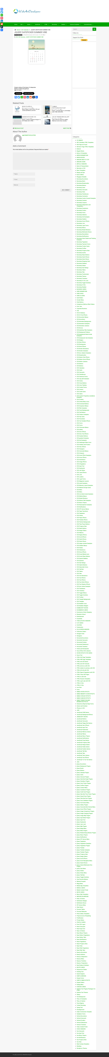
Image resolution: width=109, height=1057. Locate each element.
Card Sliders (80, 298)
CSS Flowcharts (81, 419)
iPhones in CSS (81, 708)
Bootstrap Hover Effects (83, 221)
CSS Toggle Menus (82, 593)
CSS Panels (80, 515)
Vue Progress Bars (82, 1039)
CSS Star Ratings (81, 562)
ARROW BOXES (81, 157)
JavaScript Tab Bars (82, 751)
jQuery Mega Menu (81, 828)
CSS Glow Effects (81, 431)
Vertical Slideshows (82, 1022)
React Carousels (81, 926)
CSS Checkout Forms (82, 376)
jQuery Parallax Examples (83, 850)
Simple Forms (80, 978)
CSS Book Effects (81, 346)
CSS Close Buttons (82, 383)
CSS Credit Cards (81, 391)
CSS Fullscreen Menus (82, 427)
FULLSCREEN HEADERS (83, 629)
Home (15, 24)
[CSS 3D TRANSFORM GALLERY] (47, 124)
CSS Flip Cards (80, 416)
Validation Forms (81, 1014)
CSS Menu (79, 489)
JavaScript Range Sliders (83, 744)
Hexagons (79, 636)
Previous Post (19, 128)
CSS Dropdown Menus (82, 406)
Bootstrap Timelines (82, 278)
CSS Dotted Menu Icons (83, 401)
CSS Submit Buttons (82, 565)
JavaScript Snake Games (83, 747)
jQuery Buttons (80, 770)
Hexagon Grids (80, 633)
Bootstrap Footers (81, 210)
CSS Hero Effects (81, 446)
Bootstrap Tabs (81, 272)
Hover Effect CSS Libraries (84, 651)
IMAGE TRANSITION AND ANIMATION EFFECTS (83, 701)
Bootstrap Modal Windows (83, 230)
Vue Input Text (80, 1033)
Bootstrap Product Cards (83, 246)
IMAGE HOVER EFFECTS (83, 691)
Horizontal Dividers (82, 642)
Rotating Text (80, 971)
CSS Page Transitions (82, 511)
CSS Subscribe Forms (82, 567)
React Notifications (82, 939)
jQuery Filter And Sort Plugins (84, 798)
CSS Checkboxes (81, 374)
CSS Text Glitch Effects (83, 582)
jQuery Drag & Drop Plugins (84, 796)
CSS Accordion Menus (82, 317)
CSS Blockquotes (81, 344)
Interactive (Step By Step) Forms (85, 704)
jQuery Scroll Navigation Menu (84, 860)
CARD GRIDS (80, 293)
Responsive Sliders (82, 969)
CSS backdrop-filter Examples (84, 330)
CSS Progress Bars (82, 526)
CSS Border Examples (82, 350)
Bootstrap (54, 24)
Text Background (81, 996)
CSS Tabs (79, 573)
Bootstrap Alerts (81, 181)
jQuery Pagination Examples (84, 843)
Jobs (78, 762)
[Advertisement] (69, 11)
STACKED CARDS (81, 986)
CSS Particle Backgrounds (83, 522)
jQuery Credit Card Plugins (83, 792)
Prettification (80, 918)
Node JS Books (81, 898)
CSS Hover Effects (81, 457)
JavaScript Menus (81, 734)
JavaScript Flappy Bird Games (84, 723)
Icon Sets (79, 687)
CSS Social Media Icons (83, 554)
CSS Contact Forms (82, 387)
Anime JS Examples (82, 153)
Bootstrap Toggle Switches (84, 282)
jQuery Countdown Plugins (83, 789)
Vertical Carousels (81, 1018)
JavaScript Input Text (82, 727)
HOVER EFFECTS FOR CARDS (84, 653)
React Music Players (82, 933)
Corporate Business (82, 308)
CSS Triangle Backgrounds (83, 599)
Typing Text (80, 1007)
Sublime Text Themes (82, 992)
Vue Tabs (79, 1042)
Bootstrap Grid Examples (83, 217)
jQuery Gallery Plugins (82, 805)
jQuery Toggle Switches (83, 877)
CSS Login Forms (81, 479)
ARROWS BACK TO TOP (83, 159)
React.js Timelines (81, 961)
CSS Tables (80, 571)
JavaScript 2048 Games (83, 712)
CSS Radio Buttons (81, 528)
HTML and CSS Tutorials (83, 663)
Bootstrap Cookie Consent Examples (86, 198)
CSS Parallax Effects (82, 519)
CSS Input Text (80, 466)
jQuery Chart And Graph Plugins (85, 779)
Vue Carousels (80, 1031)
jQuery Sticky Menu (82, 873)
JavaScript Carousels (82, 721)
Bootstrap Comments (82, 196)
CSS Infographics (81, 464)
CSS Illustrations (81, 459)
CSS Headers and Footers (83, 444)
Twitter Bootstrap (81, 1005)
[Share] (1, 29)
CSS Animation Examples (83, 323)
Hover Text (79, 655)
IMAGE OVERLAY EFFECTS (84, 696)
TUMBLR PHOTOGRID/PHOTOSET (59, 107)
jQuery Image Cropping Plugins (85, 813)
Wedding (79, 1046)
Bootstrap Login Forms (83, 225)
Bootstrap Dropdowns (82, 208)
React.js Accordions (82, 952)
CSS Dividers (80, 399)
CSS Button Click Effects (83, 357)
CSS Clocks (80, 381)
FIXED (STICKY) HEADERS (83, 620)
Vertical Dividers (81, 1020)
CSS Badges (80, 340)
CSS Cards (79, 370)
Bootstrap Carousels (82, 189)
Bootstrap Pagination (82, 242)
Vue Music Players (81, 1035)
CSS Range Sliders (81, 530)
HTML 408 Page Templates (84, 659)
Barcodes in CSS (81, 168)
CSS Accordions (81, 319)
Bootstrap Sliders (81, 265)
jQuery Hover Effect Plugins (84, 809)
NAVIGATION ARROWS (82, 896)
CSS (21, 24)
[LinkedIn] (1, 21)
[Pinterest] (1, 18)
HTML (46, 24)
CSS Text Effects (81, 578)
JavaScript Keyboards (82, 729)
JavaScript (37, 24)
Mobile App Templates (82, 885)
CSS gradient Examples (83, 438)
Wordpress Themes (82, 1048)
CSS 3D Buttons (81, 313)
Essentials (79, 618)
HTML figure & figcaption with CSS (86, 672)
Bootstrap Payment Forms (83, 244)
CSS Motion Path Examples (84, 500)
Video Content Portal (82, 1027)
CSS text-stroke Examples (83, 586)
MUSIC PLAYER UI (27, 106)
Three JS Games (81, 1001)
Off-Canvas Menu (81, 905)
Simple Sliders (80, 982)
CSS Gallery (80, 429)
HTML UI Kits (80, 683)
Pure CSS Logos (81, 924)
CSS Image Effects (82, 461)
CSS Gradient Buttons (82, 436)
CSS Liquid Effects (82, 472)
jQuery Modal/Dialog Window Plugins (86, 832)
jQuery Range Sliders (82, 856)
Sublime (63, 24)
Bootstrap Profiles (81, 248)
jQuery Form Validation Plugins (85, 800)
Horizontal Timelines (82, 646)
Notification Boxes (81, 903)
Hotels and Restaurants (83, 648)
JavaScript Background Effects (85, 714)
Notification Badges (82, 900)
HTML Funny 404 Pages (83, 674)
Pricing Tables (80, 920)
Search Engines (81, 974)
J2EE (78, 710)
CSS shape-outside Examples (84, 543)
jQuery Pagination (81, 841)
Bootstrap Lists (81, 223)
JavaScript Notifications (83, 738)
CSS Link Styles (81, 470)
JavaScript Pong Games (83, 740)
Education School (81, 614)
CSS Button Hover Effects (83, 359)
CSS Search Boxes (81, 539)
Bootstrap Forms (81, 212)
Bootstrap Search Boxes (83, 257)
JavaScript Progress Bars (83, 742)
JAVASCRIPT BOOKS (82, 716)
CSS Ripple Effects (82, 535)
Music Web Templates (82, 894)
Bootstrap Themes (81, 276)
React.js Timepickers (82, 963)
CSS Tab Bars (80, 569)
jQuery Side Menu (81, 868)
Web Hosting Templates (83, 1044)
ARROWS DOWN (81, 161)
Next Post (66, 128)
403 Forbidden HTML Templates (85, 142)
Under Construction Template (84, 1011)
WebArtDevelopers (28, 35)
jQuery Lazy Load (81, 824)
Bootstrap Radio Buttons (83, 255)
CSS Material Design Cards (84, 487)
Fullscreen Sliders (81, 631)
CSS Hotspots (80, 453)
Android (79, 149)
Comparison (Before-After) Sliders (86, 304)
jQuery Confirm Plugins (82, 785)
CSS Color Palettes (82, 385)
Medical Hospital (81, 881)
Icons (78, 689)
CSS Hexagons (80, 449)
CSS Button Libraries (82, 361)
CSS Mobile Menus (82, 496)
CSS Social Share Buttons (83, 556)
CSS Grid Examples (82, 440)
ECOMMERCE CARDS (82, 610)
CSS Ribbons (80, 532)
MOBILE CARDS (81, 888)
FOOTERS (79, 625)
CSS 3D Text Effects (82, 315)
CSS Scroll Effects (81, 537)
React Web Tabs (81, 950)
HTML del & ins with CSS (83, 666)
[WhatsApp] (1, 15)
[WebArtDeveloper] (27, 13)
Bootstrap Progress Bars (83, 250)
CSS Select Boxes (81, 541)
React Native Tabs (81, 937)
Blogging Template (81, 177)
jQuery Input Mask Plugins (83, 817)
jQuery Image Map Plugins (83, 815)
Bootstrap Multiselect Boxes (84, 232)
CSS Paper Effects (81, 517)
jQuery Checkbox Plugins (83, 781)
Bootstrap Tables (81, 270)
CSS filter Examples (82, 408)
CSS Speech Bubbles (82, 558)
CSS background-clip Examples (85, 338)
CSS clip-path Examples (83, 378)
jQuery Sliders (80, 870)
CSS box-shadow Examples (84, 353)
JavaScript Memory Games (84, 731)
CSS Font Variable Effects (83, 421)
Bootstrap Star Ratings (82, 267)
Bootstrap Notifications (83, 236)
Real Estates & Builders (83, 965)
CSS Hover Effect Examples (84, 455)
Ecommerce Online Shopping (84, 612)
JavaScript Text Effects (83, 757)
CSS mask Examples (82, 483)
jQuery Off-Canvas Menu (83, 839)
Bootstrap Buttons (81, 185)
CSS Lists (79, 474)
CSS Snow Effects (81, 552)
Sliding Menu (80, 984)
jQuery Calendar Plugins (83, 772)
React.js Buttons (81, 954)
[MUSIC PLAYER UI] (17, 114)
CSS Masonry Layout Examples (85, 485)
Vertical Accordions (82, 1016)
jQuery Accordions (81, 764)
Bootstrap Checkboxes (83, 194)
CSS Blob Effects (81, 342)
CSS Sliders (80, 547)
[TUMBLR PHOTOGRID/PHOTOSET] (47, 114)
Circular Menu (80, 300)
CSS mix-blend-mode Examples (85, 494)
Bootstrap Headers (82, 219)
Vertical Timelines (81, 1024)
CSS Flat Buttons (81, 412)
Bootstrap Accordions (82, 179)
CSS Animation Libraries (83, 325)
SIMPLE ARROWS (81, 976)
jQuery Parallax (80, 848)
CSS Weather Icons (82, 603)
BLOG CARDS (80, 174)
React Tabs (79, 946)
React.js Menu (80, 958)
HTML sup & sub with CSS (83, 681)
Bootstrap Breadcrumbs (83, 183)
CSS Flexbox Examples (83, 414)
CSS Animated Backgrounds (84, 321)
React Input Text (81, 928)
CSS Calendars (25, 30)
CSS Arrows (80, 328)
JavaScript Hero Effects (83, 725)
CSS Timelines (80, 590)
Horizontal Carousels (82, 640)
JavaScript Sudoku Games (83, 749)
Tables (78, 994)
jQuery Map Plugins (82, 826)
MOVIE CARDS (80, 892)
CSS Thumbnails (81, 588)
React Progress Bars (82, 943)
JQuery (28, 24)
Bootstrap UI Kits (81, 285)
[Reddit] (1, 24)
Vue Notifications (81, 1037)
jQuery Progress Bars (82, 854)
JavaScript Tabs (81, 753)
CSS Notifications (81, 507)
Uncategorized (80, 1009)
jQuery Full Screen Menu (83, 802)
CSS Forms (80, 423)
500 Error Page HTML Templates (85, 146)
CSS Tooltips (80, 597)
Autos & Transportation (82, 166)
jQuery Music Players (82, 835)
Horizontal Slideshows (82, 644)
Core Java (79, 306)
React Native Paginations (83, 935)
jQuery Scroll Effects (82, 858)
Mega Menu (80, 883)
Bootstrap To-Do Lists (82, 280)
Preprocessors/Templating (84, 916)
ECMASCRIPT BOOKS (82, 608)
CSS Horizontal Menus (82, 451)
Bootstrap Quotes (81, 252)
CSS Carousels (80, 372)
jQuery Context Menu (82, 787)
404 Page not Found (82, 144)
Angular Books (80, 151)
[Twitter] (1, 12)
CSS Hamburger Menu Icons (84, 442)
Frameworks (80, 627)
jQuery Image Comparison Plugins (85, 811)
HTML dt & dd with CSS (83, 670)
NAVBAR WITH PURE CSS (29, 117)
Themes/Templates (74, 24)
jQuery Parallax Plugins (83, 852)
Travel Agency (80, 1003)
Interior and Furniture (82, 706)
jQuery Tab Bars (81, 875)
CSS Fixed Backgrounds (83, 410)
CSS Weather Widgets (82, 605)
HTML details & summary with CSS (86, 668)
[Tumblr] (1, 26)
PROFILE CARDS (81, 922)
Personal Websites (82, 911)
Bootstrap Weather (81, 287)
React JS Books (81, 931)
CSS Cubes (80, 393)
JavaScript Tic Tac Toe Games (84, 759)
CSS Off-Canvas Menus (83, 509)
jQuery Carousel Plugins (83, 777)
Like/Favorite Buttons (82, 879)
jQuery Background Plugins (84, 766)
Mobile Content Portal (82, 890)
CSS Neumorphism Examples (84, 504)
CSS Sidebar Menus (82, 545)
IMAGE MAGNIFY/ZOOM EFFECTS (86, 694)
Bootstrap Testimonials (83, 274)
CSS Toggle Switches (82, 595)
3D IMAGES (80, 140)
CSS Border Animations (83, 348)
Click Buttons (80, 302)
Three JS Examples (82, 999)
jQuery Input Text (81, 820)
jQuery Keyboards (81, 822)
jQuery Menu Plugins (82, 830)
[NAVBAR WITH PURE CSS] (17, 124)
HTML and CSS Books (82, 661)
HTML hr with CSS (81, 676)
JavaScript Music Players (83, 736)
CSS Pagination (81, 513)
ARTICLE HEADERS (82, 164)
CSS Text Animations (82, 575)
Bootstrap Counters (82, 200)
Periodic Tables (81, 909)
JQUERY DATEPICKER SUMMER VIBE (34, 37)
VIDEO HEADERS (81, 1029)
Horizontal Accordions (82, 638)
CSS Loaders (80, 477)
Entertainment (80, 616)
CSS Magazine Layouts (83, 481)
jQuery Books (80, 768)
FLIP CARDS (80, 623)
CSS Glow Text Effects (82, 434)
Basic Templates (81, 170)
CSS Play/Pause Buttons (83, 524)
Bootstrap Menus (81, 227)
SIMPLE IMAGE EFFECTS (83, 980)
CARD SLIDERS (81, 295)
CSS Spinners (80, 560)
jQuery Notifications (82, 837)
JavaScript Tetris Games (83, 755)
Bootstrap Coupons (82, 202)
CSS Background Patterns (83, 332)
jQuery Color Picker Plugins (84, 783)
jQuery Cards (80, 774)
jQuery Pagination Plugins (83, 845)
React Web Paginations (83, 948)
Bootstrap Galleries (82, 214)
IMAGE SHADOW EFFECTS (84, 698)
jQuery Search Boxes (82, 863)
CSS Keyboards (81, 468)
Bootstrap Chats (81, 192)
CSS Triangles (80, 601)
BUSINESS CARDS (81, 289)
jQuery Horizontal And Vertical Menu (86, 807)
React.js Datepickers (82, 956)
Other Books (80, 907)
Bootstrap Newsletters (83, 234)
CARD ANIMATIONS (82, 291)
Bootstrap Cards (81, 187)
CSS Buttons (80, 363)
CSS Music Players (82, 502)
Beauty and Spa (81, 172)
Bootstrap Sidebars (82, 263)
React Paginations (81, 941)
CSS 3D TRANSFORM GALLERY (60, 117)
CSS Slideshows (81, 550)
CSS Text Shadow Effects (83, 584)
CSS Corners (80, 389)
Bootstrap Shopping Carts (83, 261)
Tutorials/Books (88, 24)
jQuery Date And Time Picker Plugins (86, 794)
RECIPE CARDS (81, 967)
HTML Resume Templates (83, 678)
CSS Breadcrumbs (81, 355)
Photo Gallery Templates (83, 913)
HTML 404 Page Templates (84, 657)
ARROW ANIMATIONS (82, 155)
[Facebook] (1, 9)
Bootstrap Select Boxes (83, 259)
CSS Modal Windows (82, 498)
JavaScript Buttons (81, 719)
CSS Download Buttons (83, 403)
